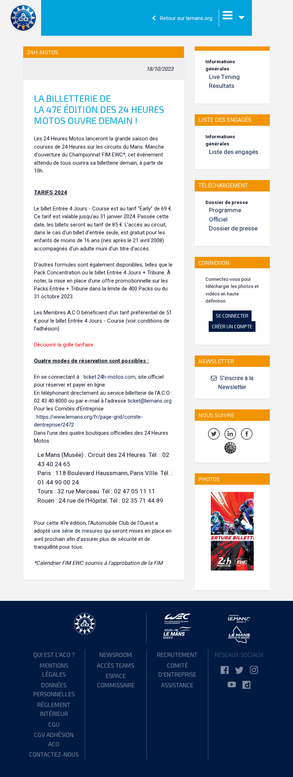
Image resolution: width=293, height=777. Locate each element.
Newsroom (115, 654)
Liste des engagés (233, 151)
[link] (224, 670)
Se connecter (232, 316)
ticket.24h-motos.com (109, 377)
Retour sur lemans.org (185, 18)
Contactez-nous (54, 754)
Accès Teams (115, 665)
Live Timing (224, 76)
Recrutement (177, 654)
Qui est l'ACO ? (54, 654)
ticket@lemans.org (150, 401)
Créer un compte (232, 326)
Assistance (177, 684)
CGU (54, 724)
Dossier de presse (233, 228)
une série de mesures (77, 531)
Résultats (221, 85)
